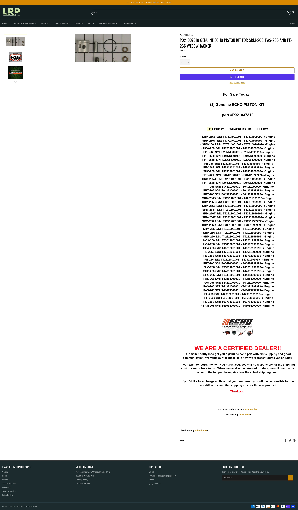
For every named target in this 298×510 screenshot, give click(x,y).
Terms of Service (8, 491)
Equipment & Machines (23, 23)
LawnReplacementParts (15, 506)
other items (244, 414)
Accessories (130, 23)
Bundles (79, 23)
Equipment (6, 487)
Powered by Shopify (30, 506)
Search (5, 472)
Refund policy (7, 495)
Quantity (183, 57)
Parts (91, 23)
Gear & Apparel (62, 23)
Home (4, 23)
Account (293, 23)
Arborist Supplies (108, 23)
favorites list (250, 409)
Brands (45, 23)
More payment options (237, 83)
